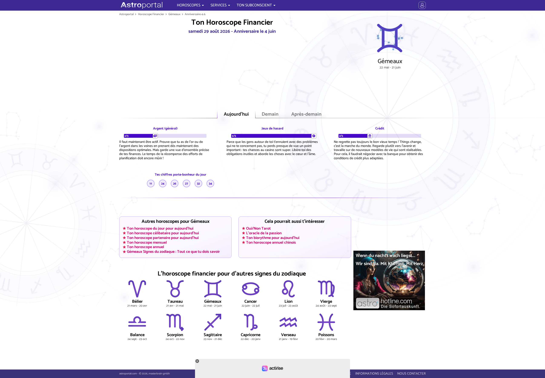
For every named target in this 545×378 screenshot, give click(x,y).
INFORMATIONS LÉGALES (374, 374)
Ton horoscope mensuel (147, 242)
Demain (270, 114)
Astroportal (126, 14)
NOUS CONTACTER (411, 374)
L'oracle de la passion (264, 233)
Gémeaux (174, 14)
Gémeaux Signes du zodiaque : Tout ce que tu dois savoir (173, 251)
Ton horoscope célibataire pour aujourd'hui (163, 233)
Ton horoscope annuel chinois (271, 242)
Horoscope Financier (151, 14)
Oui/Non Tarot (258, 228)
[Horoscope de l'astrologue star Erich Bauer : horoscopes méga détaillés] (141, 5)
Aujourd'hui (236, 114)
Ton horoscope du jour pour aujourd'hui (160, 228)
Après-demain (306, 114)
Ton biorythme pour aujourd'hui (272, 237)
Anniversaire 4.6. (195, 14)
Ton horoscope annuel (145, 247)
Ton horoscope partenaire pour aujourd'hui (163, 237)
